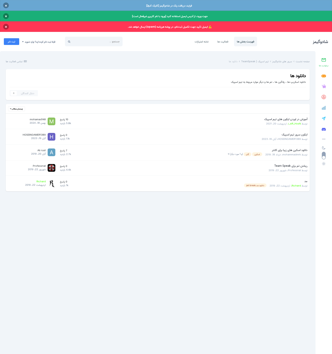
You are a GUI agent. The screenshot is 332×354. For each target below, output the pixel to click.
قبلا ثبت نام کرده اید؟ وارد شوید (39, 41)
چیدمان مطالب (17, 109)
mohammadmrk (291, 154)
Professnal (294, 170)
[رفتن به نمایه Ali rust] (51, 152)
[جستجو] (69, 41)
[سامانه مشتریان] (324, 97)
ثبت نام (11, 41)
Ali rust (41, 150)
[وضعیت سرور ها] (324, 108)
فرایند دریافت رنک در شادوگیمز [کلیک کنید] (169, 5)
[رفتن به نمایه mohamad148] (51, 121)
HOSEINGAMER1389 (289, 138)
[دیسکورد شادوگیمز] (324, 129)
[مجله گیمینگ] (324, 76)
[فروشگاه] (324, 86)
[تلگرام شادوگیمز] (324, 118)
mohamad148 (38, 119)
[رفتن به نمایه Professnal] (51, 168)
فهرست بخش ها (245, 41)
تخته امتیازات (202, 41)
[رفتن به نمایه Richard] (51, 183)
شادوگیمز (320, 41)
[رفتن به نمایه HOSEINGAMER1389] (51, 137)
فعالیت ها (222, 41)
